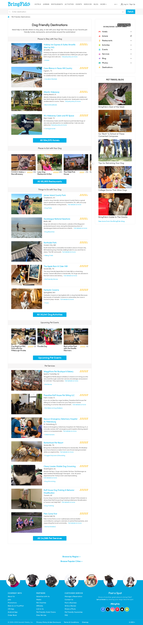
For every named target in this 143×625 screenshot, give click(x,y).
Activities (69, 4)
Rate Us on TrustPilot (16, 606)
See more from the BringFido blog (111, 221)
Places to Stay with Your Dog (50, 39)
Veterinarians (50, 435)
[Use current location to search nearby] (123, 12)
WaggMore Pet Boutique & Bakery (58, 371)
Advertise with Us (43, 596)
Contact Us (69, 599)
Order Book (12, 615)
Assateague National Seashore (57, 219)
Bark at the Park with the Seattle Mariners (70, 348)
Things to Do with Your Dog (49, 189)
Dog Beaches (50, 232)
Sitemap (85, 622)
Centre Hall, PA (49, 516)
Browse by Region (70, 556)
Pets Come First (50, 513)
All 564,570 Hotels (49, 140)
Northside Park (50, 242)
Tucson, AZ (48, 495)
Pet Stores (48, 384)
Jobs (9, 599)
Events (79, 4)
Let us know (101, 599)
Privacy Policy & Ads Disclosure (48, 622)
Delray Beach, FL (50, 94)
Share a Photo (70, 609)
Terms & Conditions (71, 622)
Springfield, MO (49, 292)
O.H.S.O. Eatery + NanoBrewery (18, 173)
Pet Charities (41, 603)
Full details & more (74, 205)
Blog (96, 4)
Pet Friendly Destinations (21, 17)
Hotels (38, 4)
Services (88, 4)
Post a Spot (115, 593)
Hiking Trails (49, 255)
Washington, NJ (50, 469)
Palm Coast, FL (49, 398)
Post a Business (71, 603)
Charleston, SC (49, 198)
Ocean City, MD (50, 245)
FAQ (66, 615)
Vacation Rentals (51, 79)
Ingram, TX (48, 71)
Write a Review (70, 606)
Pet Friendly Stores (51, 279)
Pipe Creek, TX (49, 118)
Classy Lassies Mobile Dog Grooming (60, 466)
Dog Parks (48, 208)
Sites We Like (41, 615)
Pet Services (50, 365)
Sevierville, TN (49, 269)
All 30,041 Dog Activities (49, 314)
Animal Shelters (50, 527)
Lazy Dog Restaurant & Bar (44, 173)
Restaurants (57, 4)
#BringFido (115, 604)
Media (38, 599)
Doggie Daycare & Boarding (55, 455)
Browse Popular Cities (71, 561)
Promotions (12, 603)
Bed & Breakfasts (51, 105)
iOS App (11, 609)
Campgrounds (50, 129)
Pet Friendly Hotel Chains (46, 612)
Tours (47, 303)
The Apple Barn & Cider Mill (55, 266)
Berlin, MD (47, 221)
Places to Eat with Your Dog (49, 148)
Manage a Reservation (73, 596)
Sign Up (132, 4)
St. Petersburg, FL (50, 424)
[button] (115, 31)
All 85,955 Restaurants (50, 181)
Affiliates (39, 606)
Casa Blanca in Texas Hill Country (58, 68)
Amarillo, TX (48, 50)
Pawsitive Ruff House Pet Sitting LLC (59, 395)
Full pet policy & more (69, 57)
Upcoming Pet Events (50, 322)
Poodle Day (42, 346)
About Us (11, 596)
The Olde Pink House (69, 173)
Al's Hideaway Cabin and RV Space (59, 115)
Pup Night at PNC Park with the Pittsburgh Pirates (18, 348)
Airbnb (46, 4)
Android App (12, 612)
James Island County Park (55, 195)
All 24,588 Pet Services (50, 538)
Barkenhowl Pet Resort (53, 442)
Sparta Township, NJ (51, 374)
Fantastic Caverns (51, 290)
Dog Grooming (50, 481)
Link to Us (40, 609)
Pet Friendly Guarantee (73, 612)
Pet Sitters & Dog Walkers (54, 408)
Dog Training (49, 506)
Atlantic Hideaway (51, 92)
